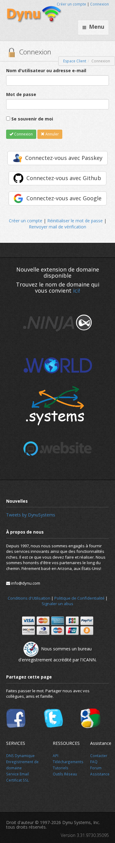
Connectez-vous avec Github (63, 178)
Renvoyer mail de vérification (57, 227)
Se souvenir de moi (32, 119)
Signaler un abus (57, 603)
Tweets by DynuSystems (30, 515)
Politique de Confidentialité (79, 598)
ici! (76, 290)
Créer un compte (71, 4)
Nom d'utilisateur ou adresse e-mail (46, 70)
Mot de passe (21, 94)
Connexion (99, 4)
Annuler (51, 134)
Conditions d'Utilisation (29, 598)
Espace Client (74, 61)
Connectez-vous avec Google (64, 198)
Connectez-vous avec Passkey (63, 157)
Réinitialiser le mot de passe (75, 221)
